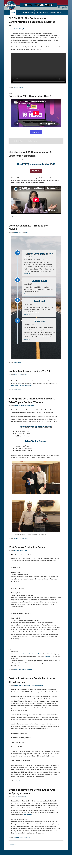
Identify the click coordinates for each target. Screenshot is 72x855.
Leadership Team (28, 12)
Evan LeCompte (29, 405)
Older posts (12, 844)
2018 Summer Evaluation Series (27, 547)
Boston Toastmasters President (34, 685)
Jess (24, 29)
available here (28, 815)
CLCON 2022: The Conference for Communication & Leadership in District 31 (32, 21)
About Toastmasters (42, 12)
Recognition (27, 837)
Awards (16, 837)
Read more (27, 273)
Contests (16, 87)
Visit (19, 12)
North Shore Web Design (36, 854)
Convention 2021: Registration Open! (30, 96)
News (13, 12)
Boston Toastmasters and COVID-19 (29, 371)
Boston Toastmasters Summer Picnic (29, 654)
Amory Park (47, 656)
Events (21, 87)
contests (25, 538)
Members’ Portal (55, 12)
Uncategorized (17, 362)
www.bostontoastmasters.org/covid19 (22, 385)
